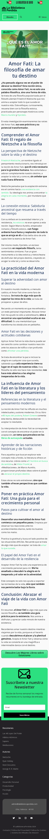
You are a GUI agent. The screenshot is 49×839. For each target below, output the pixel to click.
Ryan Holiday (8, 761)
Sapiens (6, 741)
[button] (20, 17)
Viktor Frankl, (23, 464)
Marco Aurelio (8, 114)
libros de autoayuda (12, 438)
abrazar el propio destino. (17, 473)
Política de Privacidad (20, 830)
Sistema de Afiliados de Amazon (25, 833)
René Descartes (9, 765)
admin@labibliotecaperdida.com (24, 804)
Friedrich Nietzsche (10, 160)
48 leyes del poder (11, 415)
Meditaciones (8, 745)
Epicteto (22, 114)
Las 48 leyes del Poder (12, 733)
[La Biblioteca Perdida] (13, 9)
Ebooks (10, 17)
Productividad (8, 786)
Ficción (5, 794)
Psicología (7, 790)
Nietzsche (7, 757)
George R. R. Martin (10, 769)
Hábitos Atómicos (10, 737)
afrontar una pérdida (18, 350)
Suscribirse (25, 715)
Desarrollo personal (11, 782)
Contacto (6, 830)
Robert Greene (30, 415)
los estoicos (18, 222)
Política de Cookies (38, 830)
